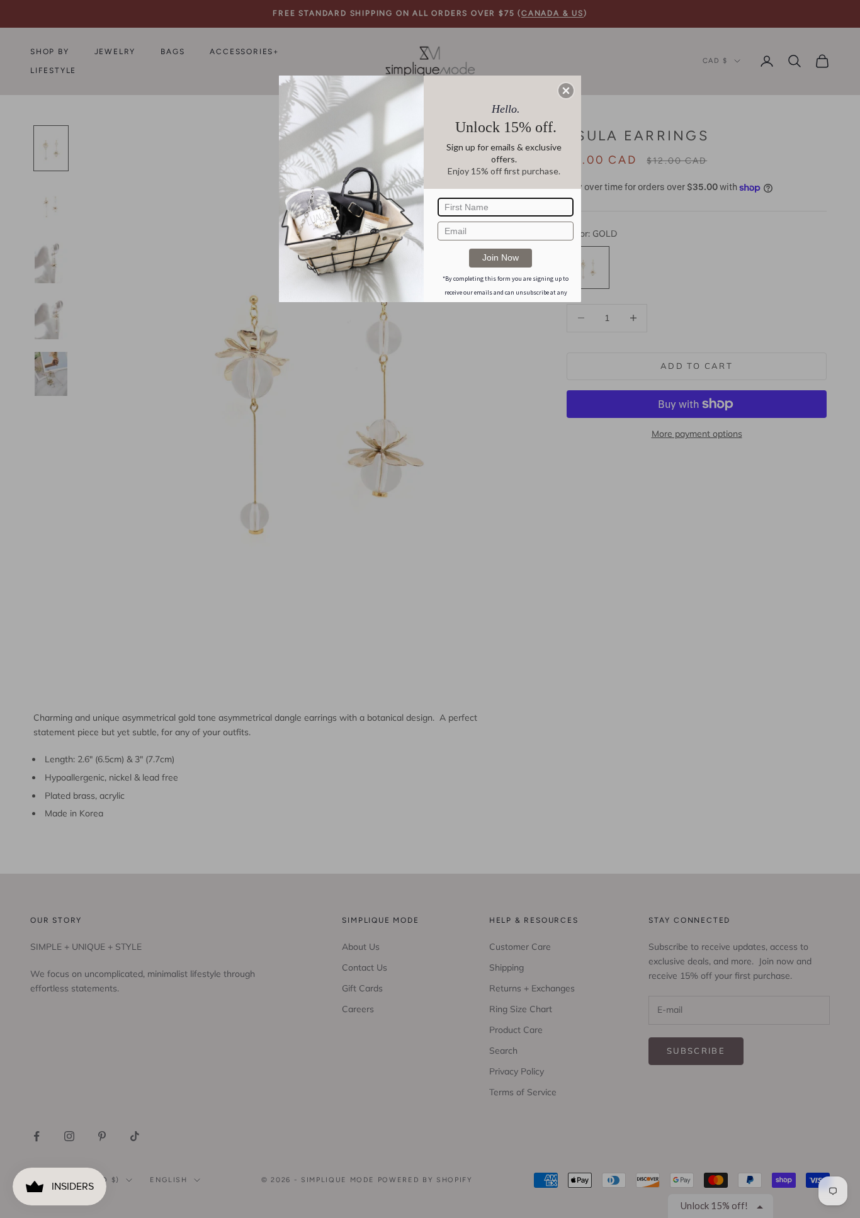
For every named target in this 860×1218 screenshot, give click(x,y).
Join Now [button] (500, 257)
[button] (566, 90)
